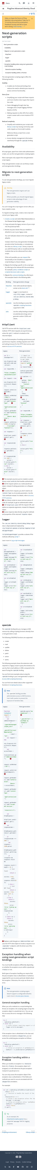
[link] (3, 3)
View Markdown (34, 14)
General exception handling (13, 69)
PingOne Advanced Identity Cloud (21, 8)
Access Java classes (22, 996)
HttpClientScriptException (15, 1119)
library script (17, 246)
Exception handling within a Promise (16, 72)
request (25, 257)
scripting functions (25, 305)
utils (7, 311)
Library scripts (30, 1132)
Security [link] (18, 1162)
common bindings (18, 275)
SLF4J (16, 537)
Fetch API (25, 288)
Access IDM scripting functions (12, 679)
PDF (32, 14)
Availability (8, 48)
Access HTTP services (14, 346)
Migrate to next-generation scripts (15, 51)
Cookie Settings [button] (26, 1162)
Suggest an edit (29, 14)
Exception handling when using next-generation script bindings (19, 65)
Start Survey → (18, 26)
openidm (7, 61)
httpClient (8, 54)
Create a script (10, 219)
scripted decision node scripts (14, 272)
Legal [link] (7, 1162)
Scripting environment (9, 1132)
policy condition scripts (20, 269)
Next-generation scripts (11, 44)
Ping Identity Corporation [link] (24, 1153)
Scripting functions (16, 685)
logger (7, 57)
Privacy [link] (12, 1162)
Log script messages (18, 540)
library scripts (11, 127)
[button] (28, 3)
